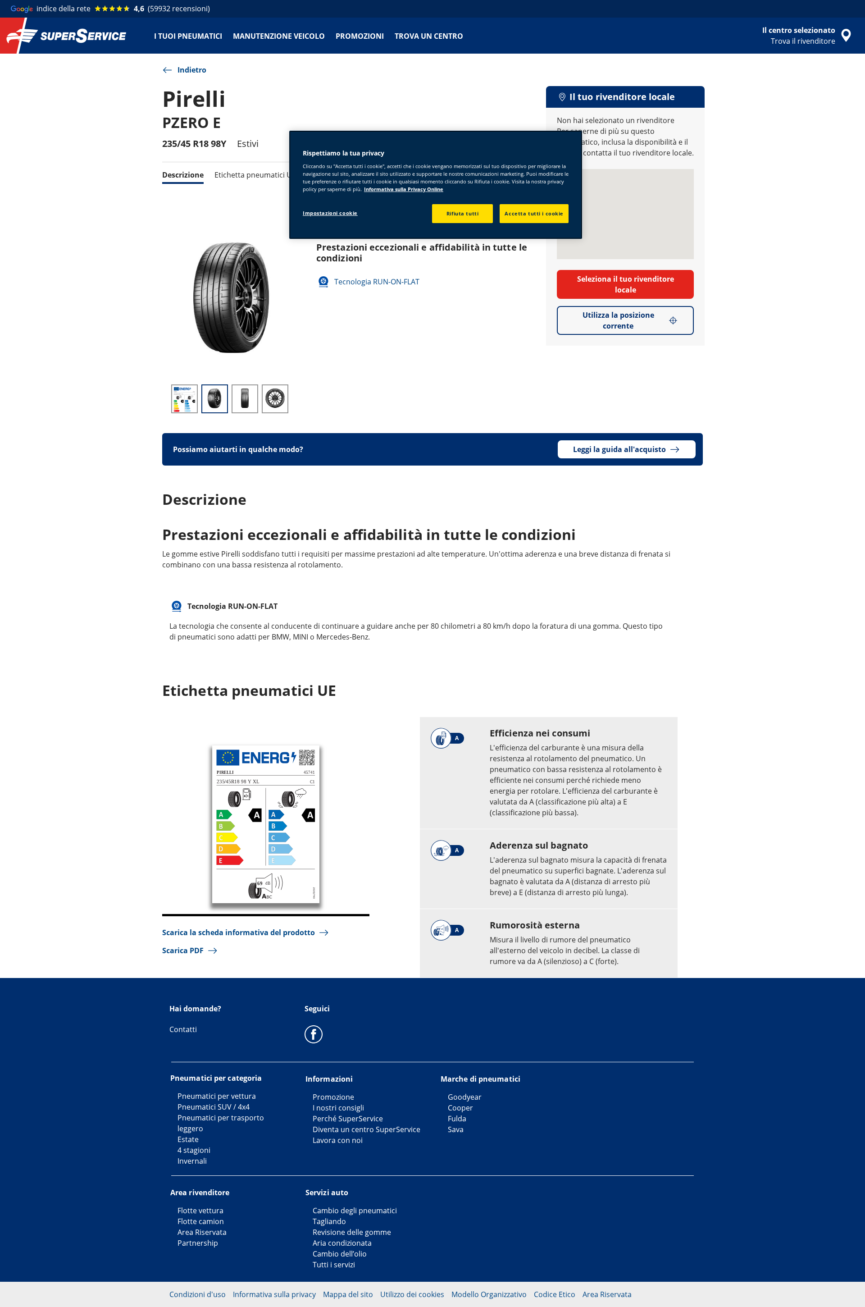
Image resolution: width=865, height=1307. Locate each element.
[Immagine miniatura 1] (184, 398)
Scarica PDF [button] (183, 950)
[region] (435, 185)
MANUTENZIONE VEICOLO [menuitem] (279, 36)
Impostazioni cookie (330, 213)
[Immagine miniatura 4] (275, 398)
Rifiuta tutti (462, 213)
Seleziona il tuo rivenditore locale (625, 284)
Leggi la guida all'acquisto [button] (619, 449)
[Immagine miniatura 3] (245, 398)
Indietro (192, 70)
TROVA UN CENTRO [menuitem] (429, 36)
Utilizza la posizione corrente (618, 320)
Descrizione (183, 175)
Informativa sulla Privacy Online (403, 189)
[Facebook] (314, 1034)
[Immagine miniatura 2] (214, 398)
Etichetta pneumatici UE (255, 175)
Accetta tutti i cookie (534, 213)
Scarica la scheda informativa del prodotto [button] (238, 932)
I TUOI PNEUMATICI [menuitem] (188, 36)
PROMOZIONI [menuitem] (360, 36)
